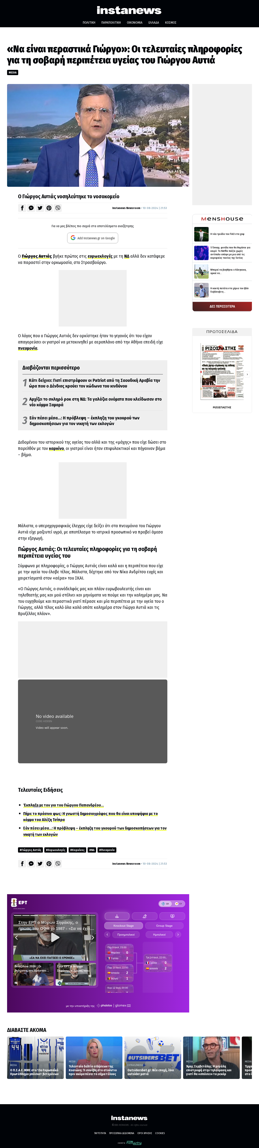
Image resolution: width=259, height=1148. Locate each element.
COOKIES (160, 1133)
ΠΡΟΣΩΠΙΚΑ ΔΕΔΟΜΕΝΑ (121, 1133)
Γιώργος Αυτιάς (31, 850)
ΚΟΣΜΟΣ (170, 22)
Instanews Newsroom (126, 208)
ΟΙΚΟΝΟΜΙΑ (134, 22)
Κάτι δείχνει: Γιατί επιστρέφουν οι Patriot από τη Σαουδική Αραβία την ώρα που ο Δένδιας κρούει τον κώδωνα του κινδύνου (91, 383)
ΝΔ (126, 256)
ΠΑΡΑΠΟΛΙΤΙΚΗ (111, 22)
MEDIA (13, 72)
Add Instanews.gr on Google (96, 238)
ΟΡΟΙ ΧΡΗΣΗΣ (144, 1133)
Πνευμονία (108, 850)
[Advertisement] (93, 298)
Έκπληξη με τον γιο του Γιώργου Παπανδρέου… (63, 805)
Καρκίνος (78, 850)
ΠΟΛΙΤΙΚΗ (89, 22)
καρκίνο (56, 448)
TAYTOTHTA (100, 1133)
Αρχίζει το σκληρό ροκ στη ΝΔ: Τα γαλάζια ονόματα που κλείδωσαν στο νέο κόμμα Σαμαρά (92, 402)
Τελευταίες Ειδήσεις (40, 790)
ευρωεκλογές (100, 256)
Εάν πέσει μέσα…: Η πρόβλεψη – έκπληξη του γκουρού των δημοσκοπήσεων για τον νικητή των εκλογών (80, 421)
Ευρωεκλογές (56, 850)
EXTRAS (131, 1065)
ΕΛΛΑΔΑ (154, 22)
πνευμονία (27, 348)
